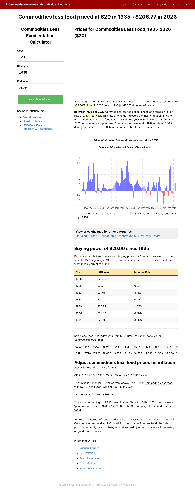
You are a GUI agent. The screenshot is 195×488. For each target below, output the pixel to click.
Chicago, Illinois (32, 124)
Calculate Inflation (40, 99)
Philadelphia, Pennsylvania (118, 236)
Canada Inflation (89, 447)
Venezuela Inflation (90, 468)
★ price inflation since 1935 (37, 4)
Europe (176, 4)
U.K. (149, 4)
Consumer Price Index (159, 419)
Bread (93, 236)
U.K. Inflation (87, 452)
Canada (137, 4)
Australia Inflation (89, 458)
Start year (23, 66)
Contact (112, 484)
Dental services (32, 117)
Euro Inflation (87, 463)
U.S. (125, 4)
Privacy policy (127, 484)
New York (144, 236)
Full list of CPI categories (38, 128)
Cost (20, 50)
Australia (162, 4)
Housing (81, 236)
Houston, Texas (32, 121)
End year (22, 81)
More (189, 4)
